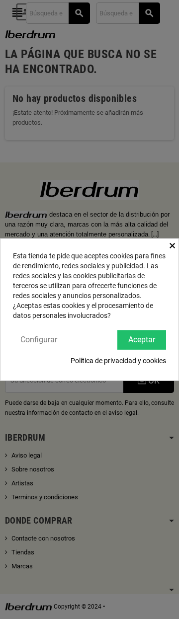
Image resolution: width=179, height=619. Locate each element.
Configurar (38, 339)
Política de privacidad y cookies (118, 360)
